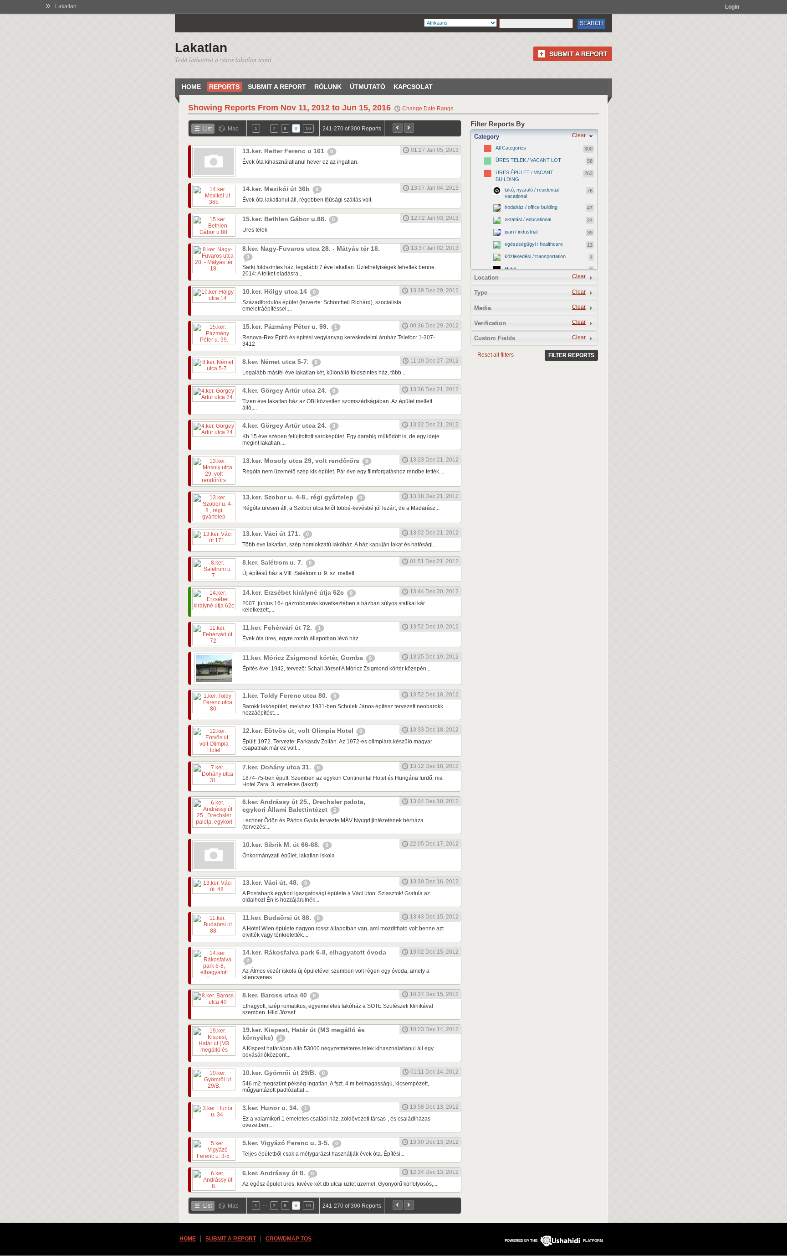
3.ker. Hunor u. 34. (271, 1107)
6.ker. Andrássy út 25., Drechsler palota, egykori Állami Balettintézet (303, 805)
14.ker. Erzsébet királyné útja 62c (294, 592)
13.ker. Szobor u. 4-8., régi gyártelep (298, 497)
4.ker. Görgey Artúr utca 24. (285, 390)
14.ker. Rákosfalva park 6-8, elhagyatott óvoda (314, 952)
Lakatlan (66, 6)
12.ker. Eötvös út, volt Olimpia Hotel (298, 730)
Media (482, 308)
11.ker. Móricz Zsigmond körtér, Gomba (303, 657)
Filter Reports (571, 355)
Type (480, 292)
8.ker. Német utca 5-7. (276, 361)
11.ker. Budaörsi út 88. (277, 917)
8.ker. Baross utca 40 (275, 995)
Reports (224, 86)
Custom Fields (494, 338)
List (207, 128)
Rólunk (328, 86)
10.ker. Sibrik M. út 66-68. (282, 844)
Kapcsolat (413, 86)
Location (486, 277)
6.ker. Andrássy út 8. (274, 1173)
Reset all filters (495, 355)
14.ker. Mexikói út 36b (277, 188)
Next (409, 128)
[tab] (534, 136)
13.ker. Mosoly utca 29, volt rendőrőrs (301, 460)
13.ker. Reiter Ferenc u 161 (284, 151)
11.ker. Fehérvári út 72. (278, 627)
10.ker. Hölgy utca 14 (275, 291)
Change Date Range (428, 108)
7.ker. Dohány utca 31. (277, 767)
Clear (579, 135)
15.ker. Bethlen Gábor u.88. (285, 219)
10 (308, 128)
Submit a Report (578, 53)
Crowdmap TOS (289, 1238)
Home (191, 86)
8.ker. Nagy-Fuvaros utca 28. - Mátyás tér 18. (311, 248)
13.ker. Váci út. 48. (271, 882)
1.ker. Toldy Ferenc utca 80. (285, 695)
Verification (490, 323)
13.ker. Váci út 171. (272, 533)
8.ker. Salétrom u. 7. (273, 562)
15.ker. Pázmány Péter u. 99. (286, 326)
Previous (398, 128)
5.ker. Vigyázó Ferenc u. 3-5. (286, 1143)
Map (233, 128)
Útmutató (367, 86)
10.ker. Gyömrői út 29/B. (280, 1072)
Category (486, 136)
